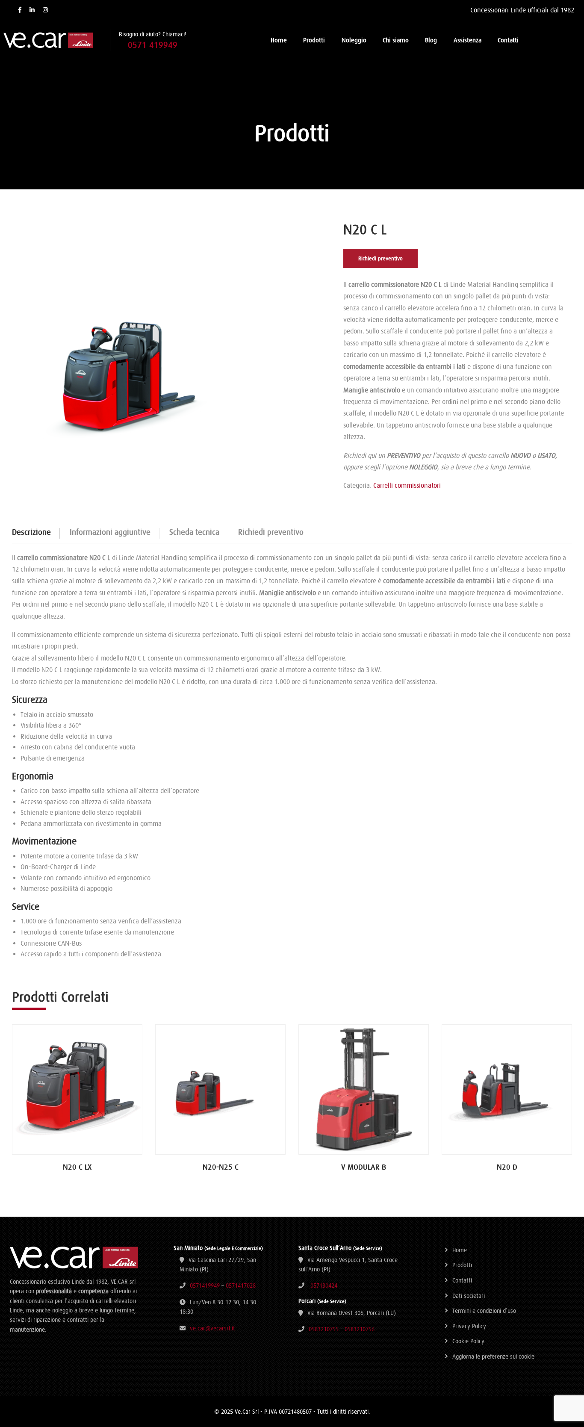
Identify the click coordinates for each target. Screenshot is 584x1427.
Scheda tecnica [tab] (194, 532)
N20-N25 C (221, 1166)
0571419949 (205, 1285)
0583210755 (324, 1329)
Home (279, 40)
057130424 (323, 1285)
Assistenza (467, 40)
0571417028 (241, 1285)
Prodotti (314, 40)
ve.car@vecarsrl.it (212, 1328)
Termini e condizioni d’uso (484, 1310)
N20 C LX (77, 1166)
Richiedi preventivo (380, 258)
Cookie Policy (468, 1341)
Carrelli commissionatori (407, 485)
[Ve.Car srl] (56, 40)
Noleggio (354, 40)
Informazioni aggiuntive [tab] (110, 532)
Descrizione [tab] (31, 532)
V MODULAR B (363, 1166)
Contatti (508, 40)
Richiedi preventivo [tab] (271, 532)
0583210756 (360, 1329)
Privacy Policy (469, 1326)
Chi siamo (396, 40)
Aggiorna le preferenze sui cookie (493, 1356)
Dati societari (468, 1295)
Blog (431, 40)
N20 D (507, 1166)
